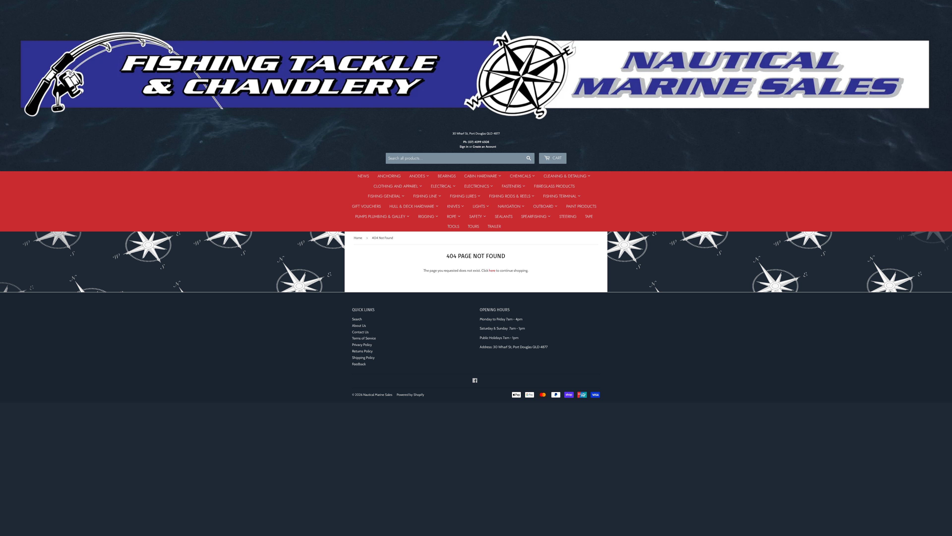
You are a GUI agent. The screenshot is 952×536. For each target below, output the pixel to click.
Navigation (510, 206)
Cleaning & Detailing (566, 176)
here (492, 270)
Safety (476, 216)
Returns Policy (362, 351)
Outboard (544, 206)
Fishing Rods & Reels (510, 196)
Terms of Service (364, 338)
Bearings (447, 176)
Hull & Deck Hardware (412, 206)
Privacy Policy (362, 344)
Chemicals (521, 176)
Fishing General (385, 196)
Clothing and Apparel (396, 186)
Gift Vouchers (366, 206)
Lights (479, 206)
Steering (567, 216)
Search (357, 319)
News (363, 176)
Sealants (503, 216)
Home (358, 238)
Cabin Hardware (481, 176)
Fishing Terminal (560, 196)
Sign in (464, 146)
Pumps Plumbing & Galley (381, 216)
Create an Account (484, 146)
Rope (452, 216)
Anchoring (389, 176)
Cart (556, 158)
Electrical (442, 186)
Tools (453, 226)
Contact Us (360, 332)
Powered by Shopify (410, 395)
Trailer (494, 226)
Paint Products (581, 206)
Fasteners (512, 186)
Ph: (476, 142)
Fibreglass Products (554, 186)
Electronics (477, 186)
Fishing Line (425, 196)
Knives (454, 206)
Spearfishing (534, 216)
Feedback (359, 364)
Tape (589, 216)
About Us (359, 325)
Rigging (426, 216)
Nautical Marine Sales (377, 395)
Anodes (417, 176)
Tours (473, 226)
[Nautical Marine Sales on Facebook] (474, 381)
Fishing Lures (463, 196)
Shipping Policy (363, 357)
